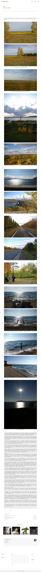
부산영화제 (22, 559)
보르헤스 (25, 560)
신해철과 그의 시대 (7, 516)
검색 (39, 556)
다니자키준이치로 (26, 555)
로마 (28, 559)
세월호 (22, 560)
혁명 (18, 559)
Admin (35, 1)
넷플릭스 (22, 561)
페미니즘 (13, 559)
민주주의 (25, 561)
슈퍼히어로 (16, 559)
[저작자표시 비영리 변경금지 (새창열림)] (13, 510)
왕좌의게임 (25, 559)
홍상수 (19, 555)
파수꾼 (22, 555)
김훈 (12, 555)
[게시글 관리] (7, 510)
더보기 (12, 565)
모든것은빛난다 (15, 555)
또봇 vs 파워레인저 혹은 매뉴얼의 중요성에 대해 (10, 517)
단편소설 (28, 560)
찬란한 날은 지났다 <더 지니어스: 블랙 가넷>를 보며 (10, 515)
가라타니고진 (18, 561)
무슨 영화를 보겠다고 (4, 1)
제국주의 (13, 560)
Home (32, 1)
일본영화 (16, 560)
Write (38, 1)
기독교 (27, 561)
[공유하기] (6, 510)
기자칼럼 (19, 560)
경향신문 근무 (6, 540)
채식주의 (14, 561)
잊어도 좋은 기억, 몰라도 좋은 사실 (8, 518)
